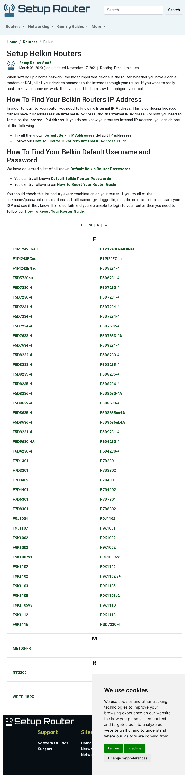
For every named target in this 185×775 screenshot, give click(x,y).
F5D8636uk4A (112, 422)
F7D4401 (20, 489)
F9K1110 (108, 605)
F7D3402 (20, 480)
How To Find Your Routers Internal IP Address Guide (80, 141)
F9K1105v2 (110, 595)
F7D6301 (20, 499)
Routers (30, 42)
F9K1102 (20, 566)
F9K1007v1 (22, 557)
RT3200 (19, 672)
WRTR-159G (23, 696)
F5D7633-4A (111, 335)
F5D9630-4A (24, 441)
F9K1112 (20, 615)
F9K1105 (108, 586)
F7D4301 (108, 480)
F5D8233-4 (109, 355)
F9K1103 (20, 586)
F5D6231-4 (109, 278)
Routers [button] (13, 26)
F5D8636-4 (22, 422)
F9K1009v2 (110, 557)
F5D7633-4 (22, 335)
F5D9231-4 (22, 432)
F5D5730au (23, 278)
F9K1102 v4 (110, 576)
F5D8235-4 (109, 364)
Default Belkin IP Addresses (69, 135)
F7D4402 (108, 489)
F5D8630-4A (111, 393)
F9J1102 (107, 518)
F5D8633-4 (109, 403)
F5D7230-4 (22, 287)
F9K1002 (20, 538)
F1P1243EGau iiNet (117, 249)
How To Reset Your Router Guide (86, 184)
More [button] (97, 26)
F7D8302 (108, 509)
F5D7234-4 (109, 307)
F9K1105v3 (22, 605)
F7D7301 (108, 499)
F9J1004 (20, 518)
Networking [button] (39, 26)
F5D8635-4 (22, 412)
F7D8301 (20, 509)
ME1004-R (22, 648)
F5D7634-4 (22, 345)
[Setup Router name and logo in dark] (47, 10)
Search (174, 10)
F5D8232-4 (22, 355)
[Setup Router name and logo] (39, 721)
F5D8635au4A (112, 412)
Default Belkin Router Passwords (100, 169)
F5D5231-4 (109, 268)
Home (12, 42)
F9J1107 (20, 528)
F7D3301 (20, 470)
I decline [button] (134, 748)
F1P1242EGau (25, 249)
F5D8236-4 (109, 384)
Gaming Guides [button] (71, 26)
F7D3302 (108, 470)
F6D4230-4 (109, 441)
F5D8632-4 (22, 403)
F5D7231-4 (109, 297)
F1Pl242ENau (24, 268)
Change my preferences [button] (127, 758)
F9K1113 (108, 615)
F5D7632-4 (109, 326)
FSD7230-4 (110, 624)
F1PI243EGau (24, 258)
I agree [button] (113, 748)
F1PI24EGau (111, 258)
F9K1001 (108, 528)
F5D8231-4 (109, 345)
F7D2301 (108, 461)
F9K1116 (20, 624)
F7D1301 (20, 461)
